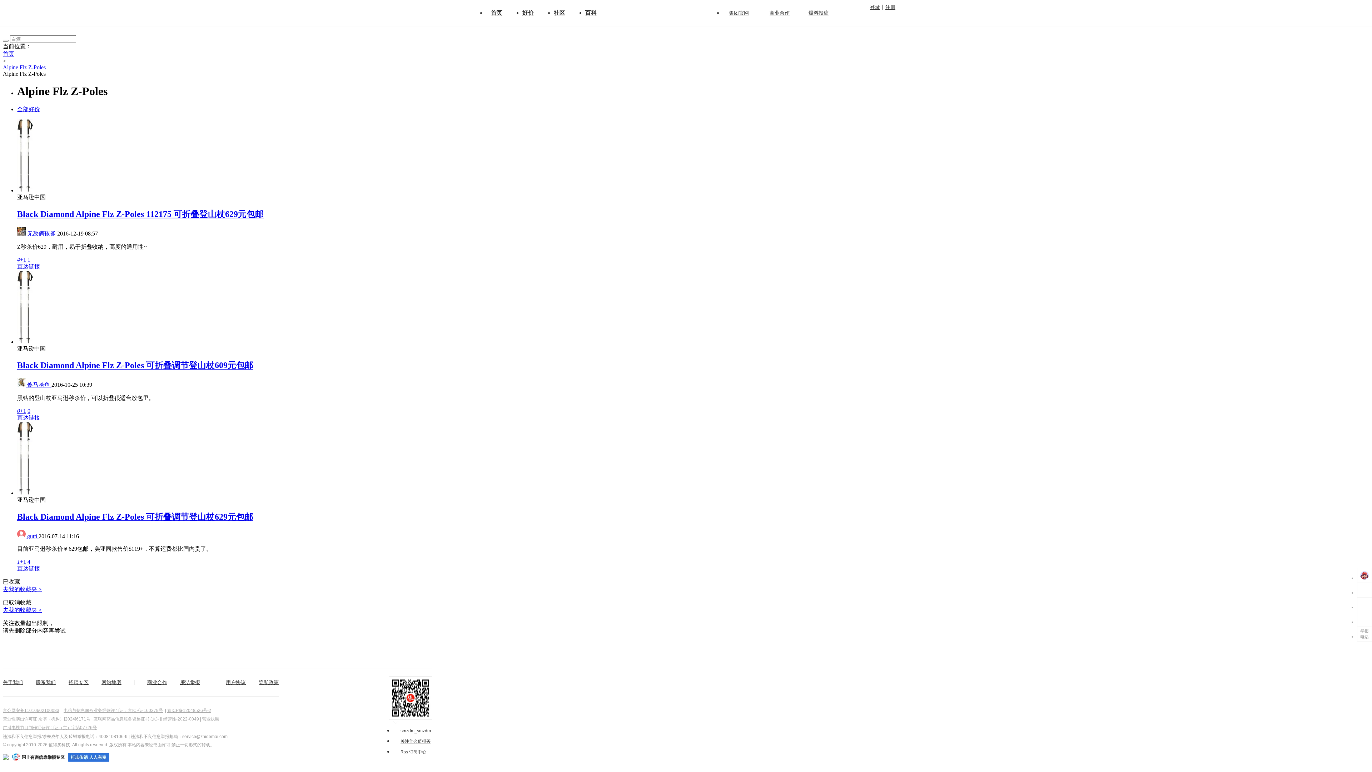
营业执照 (210, 719)
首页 (496, 13)
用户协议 (236, 682)
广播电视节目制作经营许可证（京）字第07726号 (50, 727)
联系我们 (46, 682)
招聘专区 (79, 682)
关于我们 (13, 682)
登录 (875, 7)
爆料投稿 (819, 13)
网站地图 (111, 682)
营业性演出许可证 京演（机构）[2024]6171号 (46, 719)
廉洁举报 (190, 682)
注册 (890, 7)
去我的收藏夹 (22, 589)
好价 (528, 13)
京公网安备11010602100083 (31, 710)
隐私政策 (269, 682)
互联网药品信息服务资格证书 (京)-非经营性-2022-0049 (146, 719)
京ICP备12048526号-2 (189, 710)
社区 (559, 13)
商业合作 (780, 13)
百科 (591, 13)
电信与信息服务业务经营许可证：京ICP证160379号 (113, 710)
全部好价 (28, 109)
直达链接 (28, 266)
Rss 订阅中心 (413, 751)
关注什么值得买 (416, 741)
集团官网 (739, 13)
